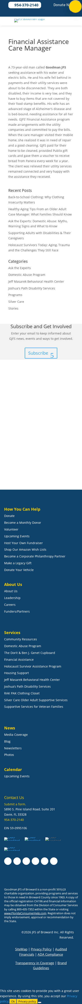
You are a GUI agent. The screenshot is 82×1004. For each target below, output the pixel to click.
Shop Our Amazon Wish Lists (25, 549)
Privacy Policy (41, 949)
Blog (7, 741)
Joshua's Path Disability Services (31, 288)
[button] (75, 6)
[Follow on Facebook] (8, 861)
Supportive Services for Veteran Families (33, 706)
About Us (10, 591)
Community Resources (20, 639)
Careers (10, 605)
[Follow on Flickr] (54, 861)
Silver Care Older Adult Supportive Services (36, 700)
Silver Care (16, 302)
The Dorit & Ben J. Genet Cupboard (29, 653)
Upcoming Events (17, 536)
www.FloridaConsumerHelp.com (25, 913)
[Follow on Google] (35, 861)
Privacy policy (27, 1001)
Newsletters (13, 748)
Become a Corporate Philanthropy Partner (34, 556)
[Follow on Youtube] (44, 861)
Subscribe (38, 353)
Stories (13, 308)
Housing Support (16, 673)
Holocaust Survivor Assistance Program (32, 666)
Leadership (12, 598)
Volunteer (11, 529)
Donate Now (63, 4)
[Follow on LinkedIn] (26, 861)
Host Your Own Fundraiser (23, 543)
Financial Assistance (19, 659)
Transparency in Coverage (34, 963)
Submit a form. (15, 804)
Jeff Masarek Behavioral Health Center (36, 281)
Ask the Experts (19, 268)
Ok (13, 1001)
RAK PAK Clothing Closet (22, 693)
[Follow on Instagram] (17, 861)
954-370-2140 (14, 820)
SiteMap (21, 949)
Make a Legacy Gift (17, 563)
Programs (15, 295)
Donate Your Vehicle (19, 570)
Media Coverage (16, 734)
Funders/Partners (17, 611)
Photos (9, 755)
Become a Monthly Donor (22, 522)
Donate (9, 516)
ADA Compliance (50, 954)
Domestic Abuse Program (26, 275)
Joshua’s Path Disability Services (27, 686)
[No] (39, 1002)
